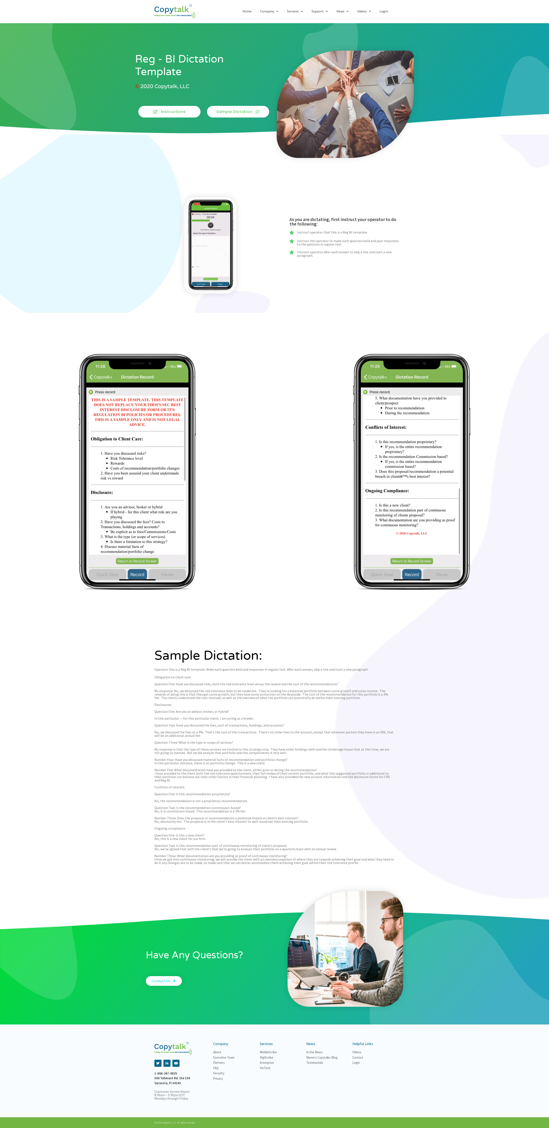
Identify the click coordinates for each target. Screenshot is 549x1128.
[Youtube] (175, 1063)
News (340, 11)
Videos (362, 11)
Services (293, 11)
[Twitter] (157, 1063)
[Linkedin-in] (166, 1063)
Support (318, 11)
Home (247, 11)
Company (267, 11)
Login (384, 11)
